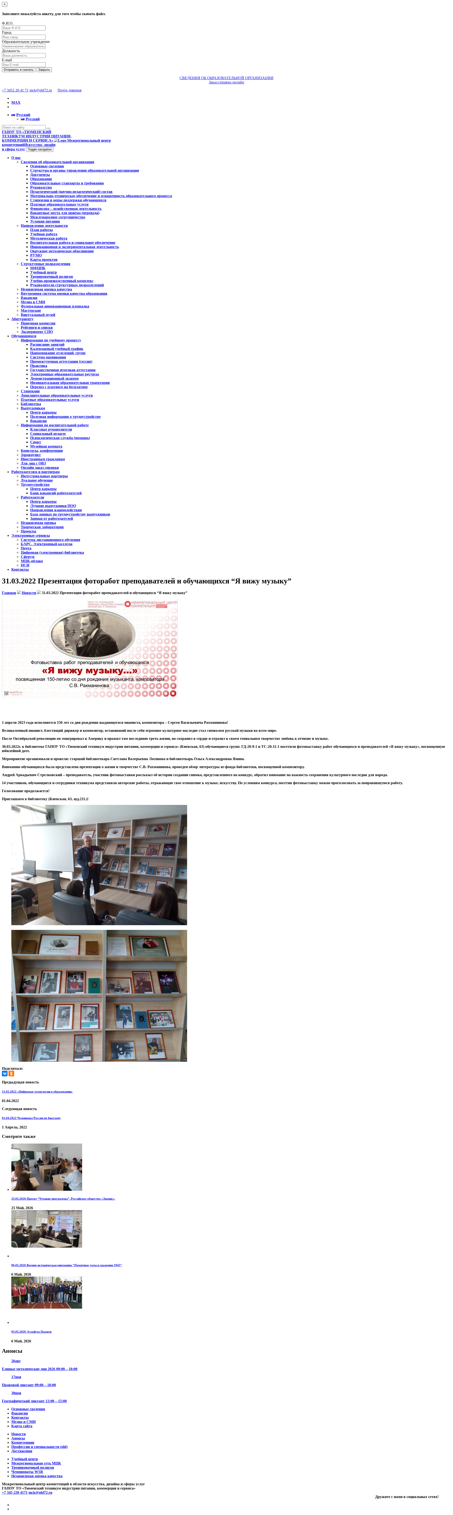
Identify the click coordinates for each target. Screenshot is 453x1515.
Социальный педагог (48, 434)
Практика (38, 366)
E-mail (7, 60)
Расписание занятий (47, 344)
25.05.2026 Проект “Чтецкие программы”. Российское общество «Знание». (63, 1198)
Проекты (28, 531)
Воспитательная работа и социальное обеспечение (72, 243)
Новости (18, 1434)
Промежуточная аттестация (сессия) (61, 361)
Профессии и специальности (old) (39, 1447)
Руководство (41, 187)
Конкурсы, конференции (42, 451)
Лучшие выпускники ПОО (53, 506)
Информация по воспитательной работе (55, 425)
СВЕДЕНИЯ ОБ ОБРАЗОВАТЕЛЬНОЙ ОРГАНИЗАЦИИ (226, 78)
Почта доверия (69, 90)
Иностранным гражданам (43, 459)
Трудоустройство (35, 485)
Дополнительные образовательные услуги (57, 395)
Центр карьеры (43, 412)
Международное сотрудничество (57, 217)
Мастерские (31, 310)
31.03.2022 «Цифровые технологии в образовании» (37, 1091)
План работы (41, 230)
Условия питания (45, 221)
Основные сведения (47, 166)
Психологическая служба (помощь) (60, 438)
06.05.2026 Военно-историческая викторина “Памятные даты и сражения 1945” (66, 1265)
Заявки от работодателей (51, 518)
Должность (11, 51)
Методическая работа (48, 238)
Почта (26, 548)
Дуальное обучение (37, 480)
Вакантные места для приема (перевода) (64, 213)
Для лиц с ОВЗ (33, 463)
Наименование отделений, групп (57, 353)
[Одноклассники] (11, 1073)
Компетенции (22, 1442)
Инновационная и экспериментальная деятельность (74, 247)
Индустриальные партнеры (44, 476)
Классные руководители (51, 429)
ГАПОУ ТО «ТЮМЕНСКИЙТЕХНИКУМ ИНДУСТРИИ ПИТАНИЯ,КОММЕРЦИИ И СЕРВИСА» (36, 136)
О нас (16, 158)
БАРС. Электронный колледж (47, 544)
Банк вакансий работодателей (56, 493)
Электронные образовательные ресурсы (64, 374)
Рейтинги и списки (37, 327)
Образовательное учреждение (26, 42)
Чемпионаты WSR (27, 1472)
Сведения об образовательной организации (57, 162)
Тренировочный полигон (51, 277)
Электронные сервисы (30, 535)
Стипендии (30, 391)
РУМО (36, 255)
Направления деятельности (44, 226)
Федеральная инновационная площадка (55, 306)
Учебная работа (43, 234)
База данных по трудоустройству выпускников (70, 514)
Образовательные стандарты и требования (67, 183)
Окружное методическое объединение (62, 251)
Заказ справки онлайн (226, 82)
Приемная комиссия (38, 323)
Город (6, 32)
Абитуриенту (22, 319)
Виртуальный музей (38, 315)
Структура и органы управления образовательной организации (84, 170)
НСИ (25, 565)
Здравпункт (31, 455)
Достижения (21, 1451)
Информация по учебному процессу (51, 340)
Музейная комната (46, 446)
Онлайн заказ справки (40, 468)
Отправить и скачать (19, 69)
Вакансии (29, 298)
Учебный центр (43, 272)
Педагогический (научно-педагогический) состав (71, 192)
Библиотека (31, 404)
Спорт (35, 442)
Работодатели (32, 497)
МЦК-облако (32, 561)
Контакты (20, 569)
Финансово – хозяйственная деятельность (65, 209)
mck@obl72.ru (40, 90)
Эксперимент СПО (37, 332)
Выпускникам (33, 408)
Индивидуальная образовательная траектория (70, 383)
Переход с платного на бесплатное (59, 387)
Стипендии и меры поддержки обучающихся (68, 200)
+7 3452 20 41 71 (15, 90)
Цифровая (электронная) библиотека (52, 552)
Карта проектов (44, 260)
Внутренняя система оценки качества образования (64, 293)
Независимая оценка (38, 523)
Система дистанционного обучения (50, 540)
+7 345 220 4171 (15, 1492)
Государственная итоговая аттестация (63, 370)
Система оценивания (48, 357)
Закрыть (44, 69)
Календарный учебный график (56, 349)
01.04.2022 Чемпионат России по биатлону (31, 1118)
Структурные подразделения (45, 264)
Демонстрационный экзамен (54, 378)
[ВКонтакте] (5, 1073)
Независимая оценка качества (46, 289)
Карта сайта (21, 1426)
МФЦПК (38, 268)
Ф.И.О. (7, 23)
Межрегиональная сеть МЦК (36, 1463)
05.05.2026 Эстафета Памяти (31, 1331)
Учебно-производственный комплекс (61, 281)
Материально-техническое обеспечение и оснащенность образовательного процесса (101, 196)
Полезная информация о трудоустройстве (65, 417)
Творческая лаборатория (42, 527)
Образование (41, 179)
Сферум (27, 557)
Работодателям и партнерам (35, 472)
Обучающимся (23, 336)
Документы (40, 175)
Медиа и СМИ (33, 302)
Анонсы (18, 1438)
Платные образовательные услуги (59, 204)
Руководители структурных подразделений (67, 285)
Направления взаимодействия (56, 510)
